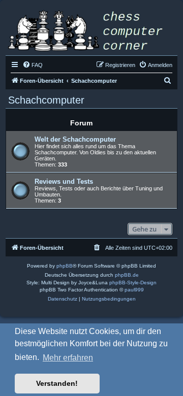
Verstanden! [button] (57, 383)
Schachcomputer (46, 100)
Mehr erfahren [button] (68, 357)
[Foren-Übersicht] (91, 32)
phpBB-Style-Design (133, 282)
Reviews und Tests (64, 181)
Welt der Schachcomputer (75, 139)
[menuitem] (32, 65)
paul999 (134, 289)
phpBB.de (127, 275)
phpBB (64, 266)
